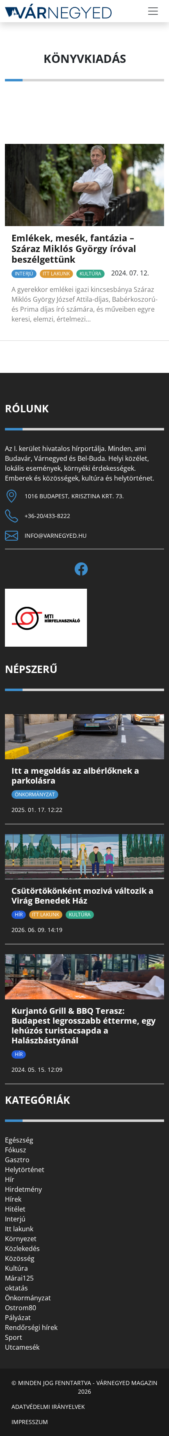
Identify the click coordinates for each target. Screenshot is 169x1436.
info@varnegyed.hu (56, 535)
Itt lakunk (56, 273)
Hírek (13, 1199)
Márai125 (19, 1278)
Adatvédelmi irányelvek (48, 1407)
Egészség (19, 1140)
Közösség (19, 1258)
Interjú (24, 273)
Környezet (21, 1238)
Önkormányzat (35, 794)
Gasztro (17, 1159)
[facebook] (84, 569)
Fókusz (15, 1149)
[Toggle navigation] (153, 11)
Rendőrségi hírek (31, 1327)
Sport (13, 1337)
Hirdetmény (23, 1189)
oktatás (16, 1288)
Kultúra (90, 273)
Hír (19, 914)
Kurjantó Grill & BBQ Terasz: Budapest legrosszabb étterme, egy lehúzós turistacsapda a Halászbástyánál (83, 1025)
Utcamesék (22, 1347)
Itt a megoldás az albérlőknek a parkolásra (75, 775)
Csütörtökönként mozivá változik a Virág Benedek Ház (82, 895)
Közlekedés (22, 1248)
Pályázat (18, 1317)
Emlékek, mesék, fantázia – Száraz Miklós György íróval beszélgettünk (73, 248)
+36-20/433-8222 (47, 516)
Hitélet (15, 1209)
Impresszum (29, 1422)
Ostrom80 (20, 1307)
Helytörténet (24, 1169)
